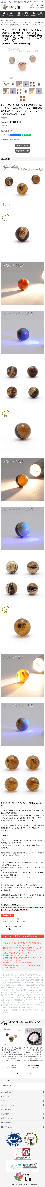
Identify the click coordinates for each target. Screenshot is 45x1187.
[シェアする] (4, 135)
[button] (32, 6)
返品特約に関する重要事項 (12, 139)
